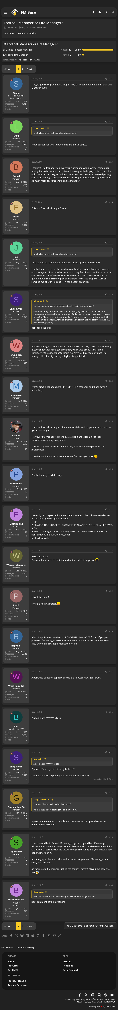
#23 (111, 162)
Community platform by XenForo (90, 999)
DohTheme (110, 1006)
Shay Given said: (41, 799)
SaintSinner (11, 27)
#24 (111, 202)
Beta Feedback (71, 970)
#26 (111, 294)
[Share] (106, 79)
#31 (111, 509)
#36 (111, 712)
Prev (7, 69)
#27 (111, 340)
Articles (67, 961)
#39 (111, 837)
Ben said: (38, 759)
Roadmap (68, 965)
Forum (11, 961)
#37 (111, 752)
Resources (13, 965)
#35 (111, 671)
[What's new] (106, 12)
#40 (111, 885)
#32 (111, 550)
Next (29, 69)
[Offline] (12, 80)
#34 (111, 631)
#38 (111, 792)
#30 (111, 469)
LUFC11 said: (39, 128)
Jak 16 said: (39, 301)
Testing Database (17, 985)
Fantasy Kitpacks (17, 980)
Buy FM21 (13, 970)
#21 (111, 78)
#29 (111, 421)
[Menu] (5, 12)
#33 (111, 591)
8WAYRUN (111, 1002)
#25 (111, 242)
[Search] (113, 12)
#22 (111, 121)
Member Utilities (84, 1002)
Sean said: (38, 892)
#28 (111, 381)
